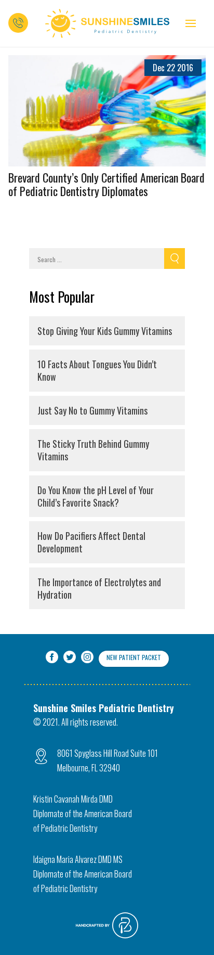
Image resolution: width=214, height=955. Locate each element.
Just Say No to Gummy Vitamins (92, 410)
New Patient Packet (133, 657)
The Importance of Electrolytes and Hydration (99, 588)
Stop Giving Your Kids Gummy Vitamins (104, 331)
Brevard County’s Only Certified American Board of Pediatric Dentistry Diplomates (106, 184)
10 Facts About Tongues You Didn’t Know (97, 370)
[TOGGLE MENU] (190, 23)
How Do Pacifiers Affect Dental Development (91, 542)
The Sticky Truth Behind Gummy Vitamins (93, 450)
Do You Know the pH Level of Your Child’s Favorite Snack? (95, 496)
